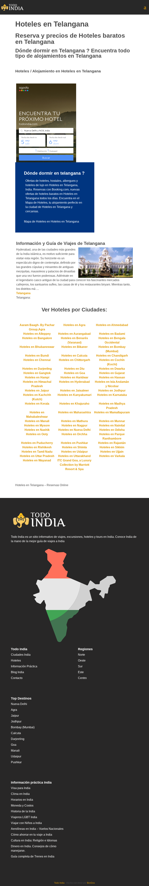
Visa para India (20, 788)
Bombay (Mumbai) (23, 727)
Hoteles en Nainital (112, 425)
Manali (15, 750)
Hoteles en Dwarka (112, 368)
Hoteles (16, 660)
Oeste (82, 660)
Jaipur (15, 715)
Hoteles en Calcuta (74, 355)
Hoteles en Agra (74, 325)
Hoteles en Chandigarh (112, 355)
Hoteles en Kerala (37, 403)
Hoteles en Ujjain (112, 451)
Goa (13, 744)
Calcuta (16, 733)
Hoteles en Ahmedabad (112, 325)
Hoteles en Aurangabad (74, 333)
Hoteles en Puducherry (37, 442)
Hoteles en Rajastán (112, 442)
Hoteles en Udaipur (74, 451)
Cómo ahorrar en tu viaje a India (31, 834)
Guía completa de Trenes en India (32, 856)
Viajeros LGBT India (24, 817)
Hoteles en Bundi (37, 355)
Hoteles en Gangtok (37, 373)
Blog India (17, 672)
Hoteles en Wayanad (37, 460)
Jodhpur (16, 721)
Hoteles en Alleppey (37, 333)
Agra (14, 709)
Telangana (23, 293)
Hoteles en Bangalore (37, 338)
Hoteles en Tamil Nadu (37, 451)
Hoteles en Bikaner (74, 346)
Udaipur (16, 756)
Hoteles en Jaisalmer (74, 390)
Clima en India (20, 793)
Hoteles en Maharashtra (74, 412)
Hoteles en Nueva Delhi (74, 429)
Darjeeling (17, 738)
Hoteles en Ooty (37, 434)
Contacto (17, 678)
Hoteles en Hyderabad (74, 381)
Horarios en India (22, 799)
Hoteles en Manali (37, 421)
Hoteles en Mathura (74, 421)
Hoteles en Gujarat (112, 373)
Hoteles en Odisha (112, 429)
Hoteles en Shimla (74, 447)
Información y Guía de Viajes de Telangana (60, 243)
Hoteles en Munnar (112, 421)
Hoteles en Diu (74, 368)
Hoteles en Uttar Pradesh (37, 456)
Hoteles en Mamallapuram (112, 412)
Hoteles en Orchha (74, 434)
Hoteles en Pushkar (74, 442)
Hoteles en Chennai (37, 359)
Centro (82, 678)
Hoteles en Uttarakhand (74, 456)
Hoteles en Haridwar (74, 377)
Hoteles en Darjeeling (37, 368)
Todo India (59, 883)
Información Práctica (24, 666)
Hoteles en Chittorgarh (74, 359)
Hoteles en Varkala (112, 456)
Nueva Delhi (19, 704)
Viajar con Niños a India (26, 823)
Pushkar (16, 762)
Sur (80, 666)
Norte (81, 654)
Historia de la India (23, 811)
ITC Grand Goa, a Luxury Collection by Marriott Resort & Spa (74, 465)
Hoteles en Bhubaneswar (37, 346)
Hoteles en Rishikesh (37, 447)
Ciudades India (21, 654)
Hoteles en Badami (112, 333)
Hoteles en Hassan (112, 377)
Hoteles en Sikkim (112, 447)
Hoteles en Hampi (37, 377)
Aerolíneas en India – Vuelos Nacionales (37, 828)
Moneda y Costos (22, 805)
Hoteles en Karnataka (112, 394)
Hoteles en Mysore (37, 425)
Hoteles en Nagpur (74, 425)
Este (81, 672)
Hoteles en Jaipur (37, 390)
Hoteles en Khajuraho (74, 403)
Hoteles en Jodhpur (112, 390)
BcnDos (91, 883)
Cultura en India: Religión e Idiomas (34, 840)
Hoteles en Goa (74, 373)
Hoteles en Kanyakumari (74, 394)
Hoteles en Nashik (37, 429)
